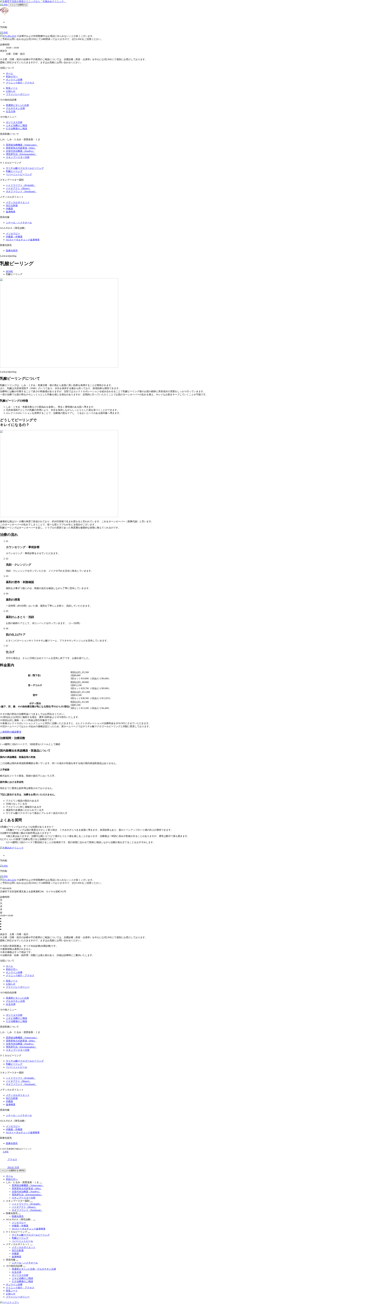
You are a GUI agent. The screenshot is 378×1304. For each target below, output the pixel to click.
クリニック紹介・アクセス (20, 82)
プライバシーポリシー (18, 94)
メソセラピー (13, 233)
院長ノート (12, 88)
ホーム (9, 73)
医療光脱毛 (12, 250)
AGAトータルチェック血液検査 (23, 239)
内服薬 (9, 208)
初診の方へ (12, 76)
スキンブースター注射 (18, 157)
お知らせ (10, 91)
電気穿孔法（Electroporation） (21, 154)
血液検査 (10, 211)
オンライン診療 (14, 79)
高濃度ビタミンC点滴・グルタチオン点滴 (34, 1269)
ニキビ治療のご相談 (16, 125)
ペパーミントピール (16, 1067)
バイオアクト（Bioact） (18, 188)
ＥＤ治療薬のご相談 (16, 128)
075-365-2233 (9, 36)
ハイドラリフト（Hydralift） (21, 185)
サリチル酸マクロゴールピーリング (25, 168)
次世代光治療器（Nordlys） (20, 151)
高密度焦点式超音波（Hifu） (21, 148)
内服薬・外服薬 (14, 236)
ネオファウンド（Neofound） (21, 191)
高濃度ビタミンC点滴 (17, 105)
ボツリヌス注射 (14, 122)
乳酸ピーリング (14, 171)
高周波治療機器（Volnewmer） (22, 145)
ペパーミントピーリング (19, 174)
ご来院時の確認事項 (10, 732)
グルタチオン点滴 (15, 108)
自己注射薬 (12, 205)
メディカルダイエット (18, 202)
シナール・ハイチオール (19, 222)
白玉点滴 (10, 111)
